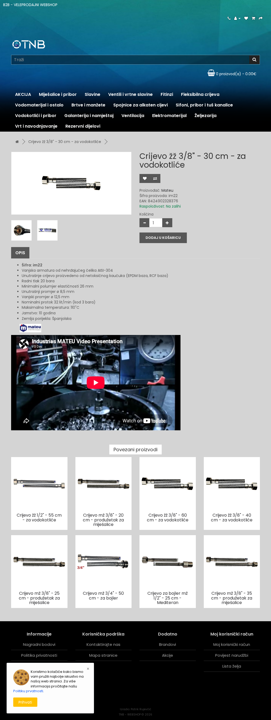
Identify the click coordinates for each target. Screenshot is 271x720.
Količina (146, 214)
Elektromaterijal (169, 116)
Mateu (167, 190)
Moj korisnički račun (231, 644)
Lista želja (231, 666)
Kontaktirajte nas (103, 644)
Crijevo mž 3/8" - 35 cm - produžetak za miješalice (231, 598)
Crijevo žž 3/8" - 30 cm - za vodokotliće (64, 141)
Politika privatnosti (39, 655)
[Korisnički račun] (237, 18)
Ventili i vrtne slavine (130, 94)
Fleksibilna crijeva (200, 94)
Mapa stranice (103, 655)
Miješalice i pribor (58, 94)
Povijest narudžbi (231, 655)
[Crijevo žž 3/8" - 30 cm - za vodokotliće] (71, 183)
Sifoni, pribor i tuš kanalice (204, 105)
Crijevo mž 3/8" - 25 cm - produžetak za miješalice (39, 598)
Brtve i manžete (88, 105)
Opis (20, 253)
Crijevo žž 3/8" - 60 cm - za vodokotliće (167, 517)
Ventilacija (132, 116)
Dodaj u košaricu (163, 237)
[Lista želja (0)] (246, 18)
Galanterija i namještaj (89, 116)
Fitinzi (167, 94)
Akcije (167, 655)
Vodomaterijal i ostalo (39, 105)
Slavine (92, 94)
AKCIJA (23, 94)
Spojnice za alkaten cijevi (140, 105)
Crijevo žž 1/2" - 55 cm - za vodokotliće (39, 517)
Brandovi (167, 644)
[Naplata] (261, 18)
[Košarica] (253, 18)
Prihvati (25, 702)
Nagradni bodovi (39, 644)
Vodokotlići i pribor (35, 116)
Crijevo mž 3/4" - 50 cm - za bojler (103, 595)
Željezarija (205, 116)
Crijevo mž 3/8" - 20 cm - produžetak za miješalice (103, 519)
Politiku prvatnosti (28, 691)
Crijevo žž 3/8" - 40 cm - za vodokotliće (231, 517)
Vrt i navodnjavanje (36, 126)
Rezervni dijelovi (82, 126)
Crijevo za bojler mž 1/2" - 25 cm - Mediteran (167, 598)
